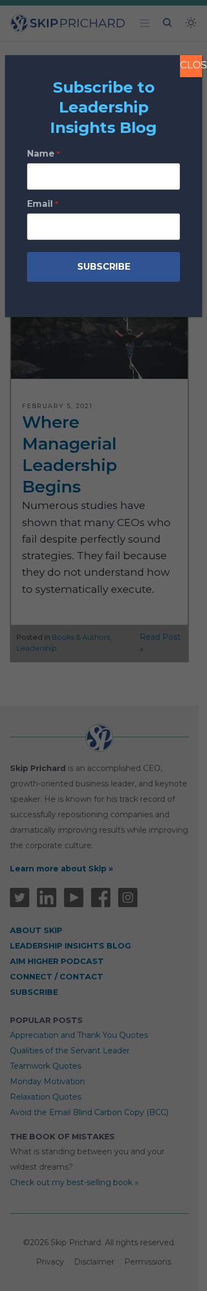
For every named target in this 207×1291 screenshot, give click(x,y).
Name (43, 153)
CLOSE (191, 65)
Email (42, 204)
